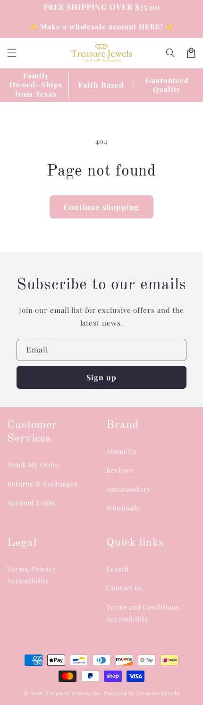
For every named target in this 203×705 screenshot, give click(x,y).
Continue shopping (101, 207)
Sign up (101, 377)
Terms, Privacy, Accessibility (33, 574)
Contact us (124, 587)
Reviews (119, 470)
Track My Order (33, 464)
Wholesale (123, 508)
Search (117, 568)
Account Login (31, 502)
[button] (170, 52)
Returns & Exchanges (42, 483)
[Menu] (11, 52)
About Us (121, 451)
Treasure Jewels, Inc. (74, 693)
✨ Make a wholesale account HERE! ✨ (102, 26)
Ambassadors (128, 489)
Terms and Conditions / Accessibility (145, 613)
